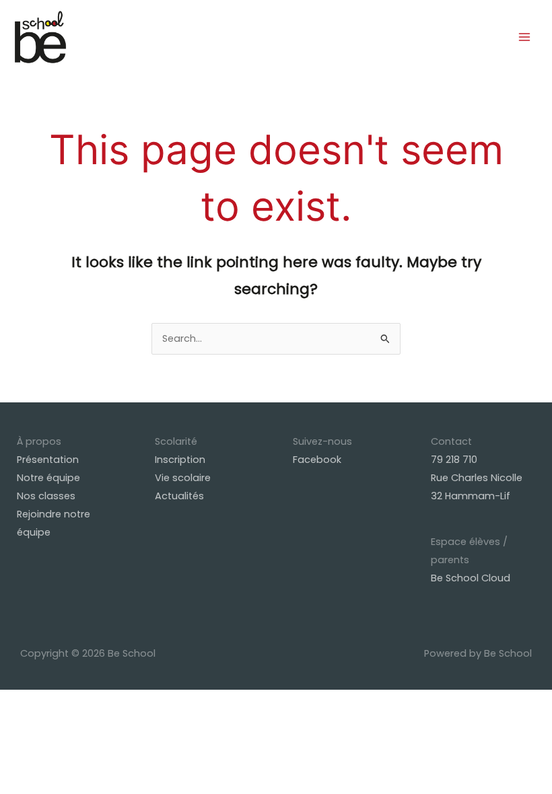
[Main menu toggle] (524, 37)
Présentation (48, 459)
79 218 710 (454, 459)
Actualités (179, 496)
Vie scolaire (183, 477)
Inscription (180, 459)
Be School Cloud (470, 578)
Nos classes (46, 496)
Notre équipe (48, 477)
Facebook (317, 459)
